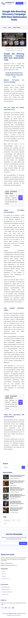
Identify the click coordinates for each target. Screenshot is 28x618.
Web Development (6, 589)
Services (4, 576)
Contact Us (19, 3)
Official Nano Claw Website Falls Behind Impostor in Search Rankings (16, 509)
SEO (14, 520)
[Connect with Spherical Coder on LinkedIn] (13, 607)
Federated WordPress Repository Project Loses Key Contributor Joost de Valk (17, 489)
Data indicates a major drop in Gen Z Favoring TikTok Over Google (17, 482)
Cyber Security (5, 594)
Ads (5, 523)
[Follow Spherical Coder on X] (2, 607)
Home (4, 27)
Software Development (7, 591)
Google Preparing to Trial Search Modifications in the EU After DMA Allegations (17, 495)
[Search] (23, 467)
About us (4, 573)
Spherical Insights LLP (16, 615)
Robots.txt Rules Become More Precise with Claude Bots (17, 476)
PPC (18, 520)
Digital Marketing (6, 587)
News (9, 27)
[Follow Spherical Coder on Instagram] (9, 607)
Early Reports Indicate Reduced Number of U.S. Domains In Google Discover (17, 502)
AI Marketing (7, 520)
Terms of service (6, 578)
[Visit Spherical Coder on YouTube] (5, 607)
